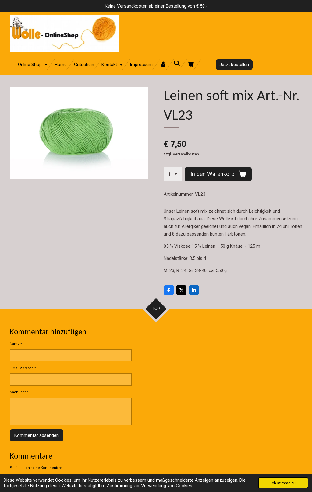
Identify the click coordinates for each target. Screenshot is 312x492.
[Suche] (177, 63)
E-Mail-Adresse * (23, 368)
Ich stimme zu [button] (283, 482)
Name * (16, 344)
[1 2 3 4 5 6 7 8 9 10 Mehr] (173, 174)
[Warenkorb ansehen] (190, 64)
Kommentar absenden (36, 435)
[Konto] (163, 64)
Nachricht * (19, 392)
